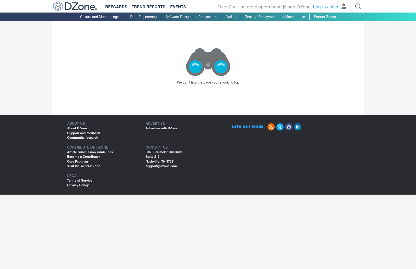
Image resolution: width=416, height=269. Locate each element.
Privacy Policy (78, 185)
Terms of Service (79, 180)
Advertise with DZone (161, 128)
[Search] (358, 6)
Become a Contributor (83, 156)
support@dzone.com (161, 166)
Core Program (77, 161)
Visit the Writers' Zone (83, 166)
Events (178, 6)
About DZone (77, 128)
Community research (82, 137)
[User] (343, 7)
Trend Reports (148, 6)
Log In (319, 6)
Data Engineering (143, 16)
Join (334, 6)
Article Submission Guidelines (90, 152)
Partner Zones (325, 16)
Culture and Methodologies (100, 16)
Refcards (116, 6)
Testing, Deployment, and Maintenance (275, 16)
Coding (231, 16)
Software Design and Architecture (191, 16)
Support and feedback (83, 133)
